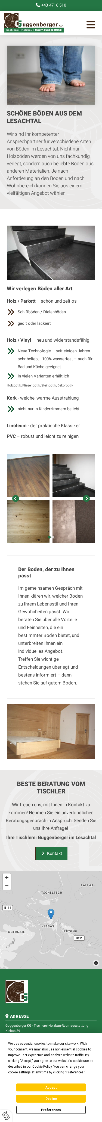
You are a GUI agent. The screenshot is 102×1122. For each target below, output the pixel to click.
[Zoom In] (7, 877)
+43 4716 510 (53, 5)
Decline (51, 1099)
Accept (51, 1087)
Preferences (51, 1110)
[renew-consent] (6, 1116)
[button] (83, 26)
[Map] (51, 920)
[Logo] (34, 23)
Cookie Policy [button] (42, 1066)
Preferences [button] (75, 1072)
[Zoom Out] (7, 886)
